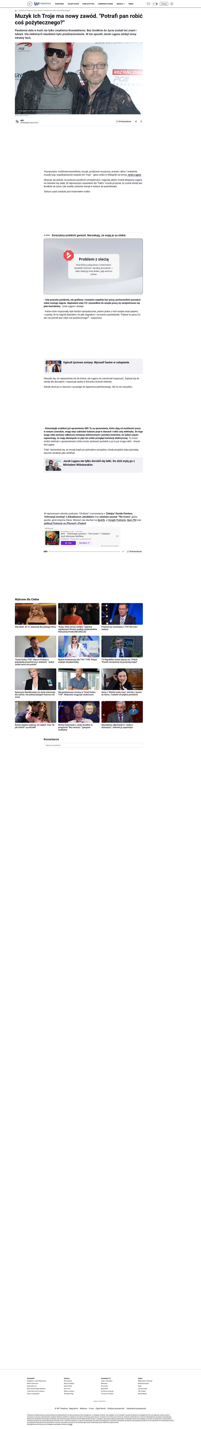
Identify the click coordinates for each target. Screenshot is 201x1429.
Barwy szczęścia (69, 1383)
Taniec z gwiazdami (33, 1394)
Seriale (120, 4)
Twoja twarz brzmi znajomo (36, 1391)
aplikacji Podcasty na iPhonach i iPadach (65, 523)
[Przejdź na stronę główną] (29, 5)
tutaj (70, 1424)
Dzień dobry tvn (32, 1386)
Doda (139, 1386)
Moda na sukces (69, 1391)
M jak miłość (68, 1386)
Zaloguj (164, 4)
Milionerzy (104, 1383)
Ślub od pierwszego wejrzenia (36, 1388)
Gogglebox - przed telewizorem (36, 1381)
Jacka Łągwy (134, 174)
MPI (22, 120)
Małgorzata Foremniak (145, 1381)
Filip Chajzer (142, 1391)
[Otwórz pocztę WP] (148, 4)
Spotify (101, 520)
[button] (155, 3)
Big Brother (104, 1388)
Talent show (73, 4)
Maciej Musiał (142, 1394)
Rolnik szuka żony (32, 1383)
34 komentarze (125, 121)
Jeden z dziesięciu (106, 1381)
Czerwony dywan (105, 4)
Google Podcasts (117, 520)
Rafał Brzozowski (143, 1383)
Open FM (131, 520)
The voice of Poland (107, 1394)
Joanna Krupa (142, 1388)
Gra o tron (67, 1388)
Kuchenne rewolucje (107, 1391)
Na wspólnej (68, 1381)
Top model (104, 1386)
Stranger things (69, 1394)
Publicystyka (88, 4)
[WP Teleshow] (44, 4)
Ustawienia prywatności (136, 1408)
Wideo (131, 4)
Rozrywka (59, 4)
